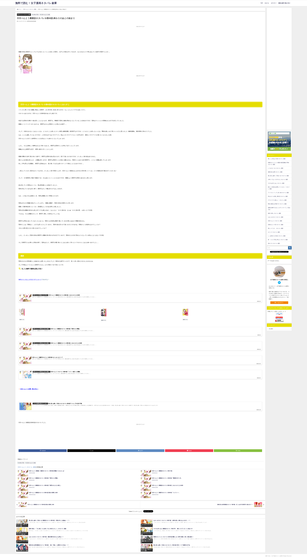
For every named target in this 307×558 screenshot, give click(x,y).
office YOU (35, 14)
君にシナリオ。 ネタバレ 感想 (275, 228)
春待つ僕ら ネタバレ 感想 (274, 213)
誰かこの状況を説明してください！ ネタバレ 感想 (279, 187)
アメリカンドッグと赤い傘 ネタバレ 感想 (278, 192)
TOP (261, 3)
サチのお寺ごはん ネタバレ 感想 (276, 183)
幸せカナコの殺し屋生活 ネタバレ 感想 (278, 196)
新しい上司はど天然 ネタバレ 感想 (276, 158)
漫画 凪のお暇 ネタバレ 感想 (275, 172)
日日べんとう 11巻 (45, 14)
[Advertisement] (140, 38)
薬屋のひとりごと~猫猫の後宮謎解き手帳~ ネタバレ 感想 (278, 163)
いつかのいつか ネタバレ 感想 (275, 168)
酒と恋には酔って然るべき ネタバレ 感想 (278, 175)
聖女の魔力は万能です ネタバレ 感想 (277, 203)
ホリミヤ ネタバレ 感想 (274, 232)
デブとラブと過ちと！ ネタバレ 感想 (277, 200)
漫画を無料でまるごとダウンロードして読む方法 (279, 208)
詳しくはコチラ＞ (279, 302)
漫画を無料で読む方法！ (284, 3)
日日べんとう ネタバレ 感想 (23, 14)
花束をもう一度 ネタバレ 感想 (275, 224)
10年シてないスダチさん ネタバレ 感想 (278, 179)
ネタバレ (267, 3)
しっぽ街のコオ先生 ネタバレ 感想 (276, 235)
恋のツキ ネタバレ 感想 (274, 243)
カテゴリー (274, 3)
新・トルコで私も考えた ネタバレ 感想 (278, 239)
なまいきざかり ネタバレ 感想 (275, 217)
